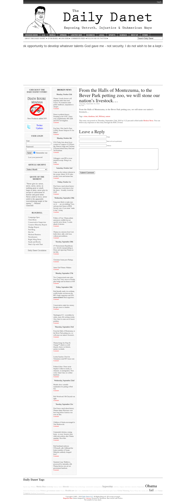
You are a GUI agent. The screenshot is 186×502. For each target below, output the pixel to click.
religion (121, 487)
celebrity (116, 487)
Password (29, 147)
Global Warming (123, 491)
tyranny (99, 490)
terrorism (85, 491)
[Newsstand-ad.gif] (37, 117)
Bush (90, 490)
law (76, 491)
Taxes (115, 490)
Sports (112, 35)
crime (85, 116)
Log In (159, 2)
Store (145, 35)
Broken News (31, 35)
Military (102, 116)
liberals (66, 486)
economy (49, 487)
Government (41, 493)
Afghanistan (141, 487)
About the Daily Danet (35, 38)
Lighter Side (76, 35)
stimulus (134, 487)
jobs (147, 490)
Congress (26, 493)
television (128, 487)
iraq (29, 487)
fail (97, 116)
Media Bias (41, 486)
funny (160, 491)
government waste (53, 491)
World (52, 35)
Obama (151, 486)
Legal (101, 35)
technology (81, 487)
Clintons (72, 487)
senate (38, 490)
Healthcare (69, 490)
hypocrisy (108, 486)
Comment (56, 108)
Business (90, 35)
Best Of (134, 35)
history (56, 487)
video (80, 490)
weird (156, 490)
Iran (76, 487)
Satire (60, 487)
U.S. (43, 35)
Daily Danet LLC (87, 496)
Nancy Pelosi (134, 490)
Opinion (63, 35)
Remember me (41, 153)
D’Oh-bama (53, 38)
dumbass (91, 116)
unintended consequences (94, 487)
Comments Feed (78, 38)
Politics (43, 491)
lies (140, 490)
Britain (62, 490)
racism (143, 490)
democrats (26, 490)
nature (108, 116)
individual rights (107, 490)
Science (123, 35)
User (28, 141)
